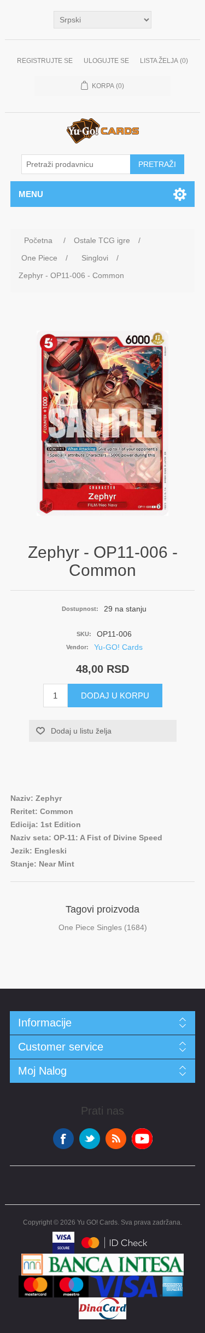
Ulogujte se (106, 61)
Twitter (89, 1138)
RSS (116, 1138)
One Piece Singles (90, 927)
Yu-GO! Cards (118, 647)
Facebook (63, 1138)
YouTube (142, 1138)
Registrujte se (45, 61)
